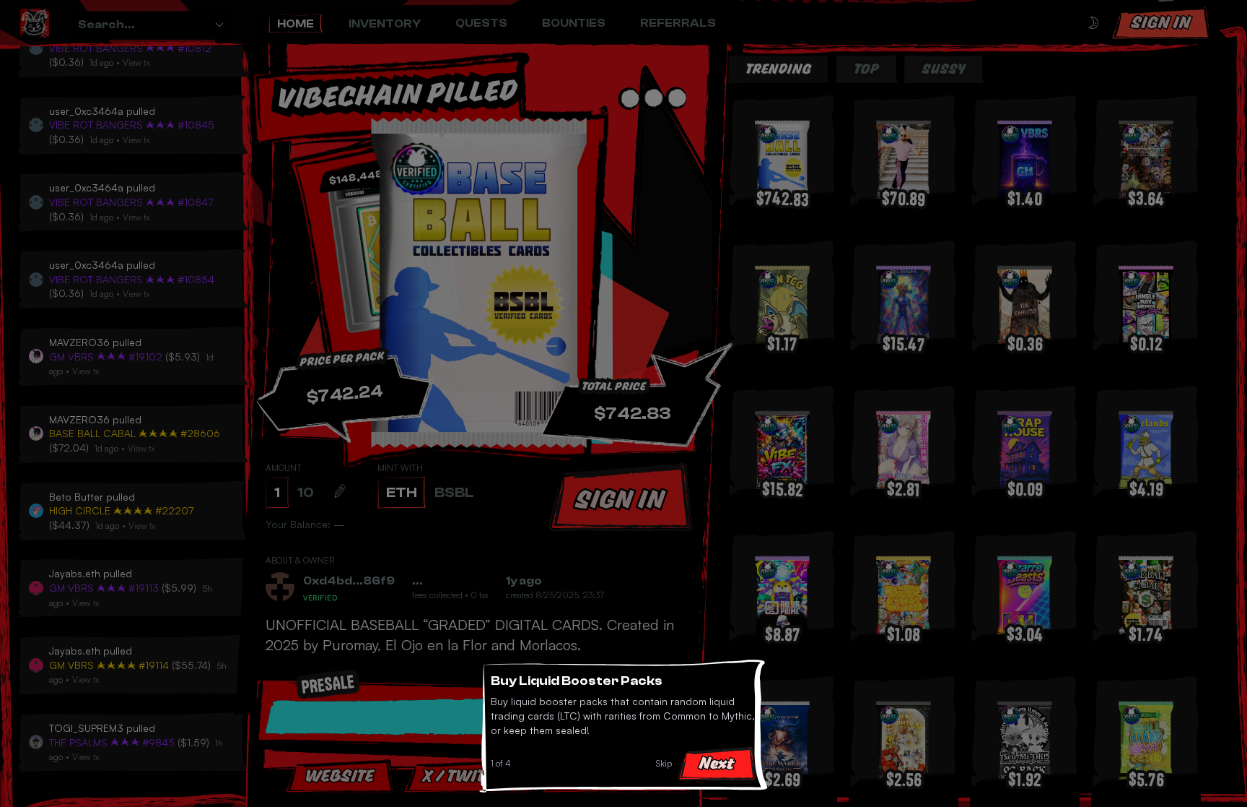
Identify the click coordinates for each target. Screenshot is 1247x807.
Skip (664, 763)
